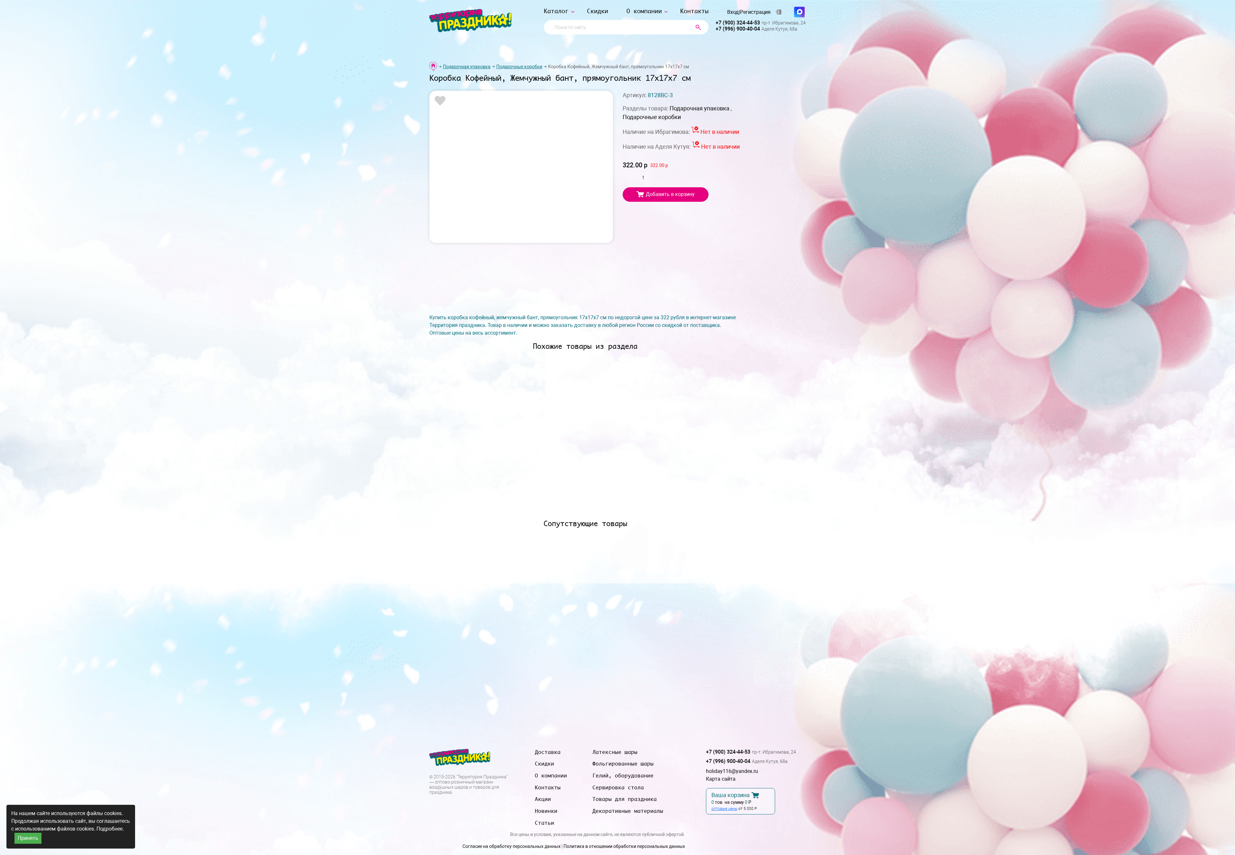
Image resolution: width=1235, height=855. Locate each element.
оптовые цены (724, 808)
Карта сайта (721, 779)
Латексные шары (614, 752)
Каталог (556, 11)
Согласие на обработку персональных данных (511, 846)
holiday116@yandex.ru (732, 771)
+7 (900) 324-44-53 (738, 23)
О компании (644, 11)
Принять (28, 838)
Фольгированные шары (623, 763)
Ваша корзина (730, 795)
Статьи (544, 823)
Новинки (546, 811)
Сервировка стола (618, 787)
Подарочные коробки (519, 66)
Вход (733, 12)
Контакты (694, 11)
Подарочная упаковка (466, 66)
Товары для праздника (624, 799)
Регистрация (755, 12)
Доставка (548, 752)
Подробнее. (110, 829)
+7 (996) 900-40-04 (738, 29)
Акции (543, 799)
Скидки (597, 11)
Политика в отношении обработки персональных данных (624, 846)
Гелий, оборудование (623, 775)
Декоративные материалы (627, 811)
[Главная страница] (433, 66)
